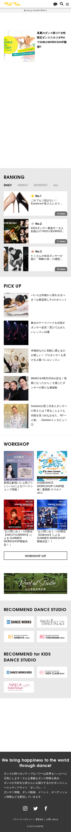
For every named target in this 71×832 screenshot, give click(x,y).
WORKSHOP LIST (35, 556)
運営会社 (39, 819)
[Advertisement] (34, 92)
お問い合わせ (52, 819)
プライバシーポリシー (23, 819)
